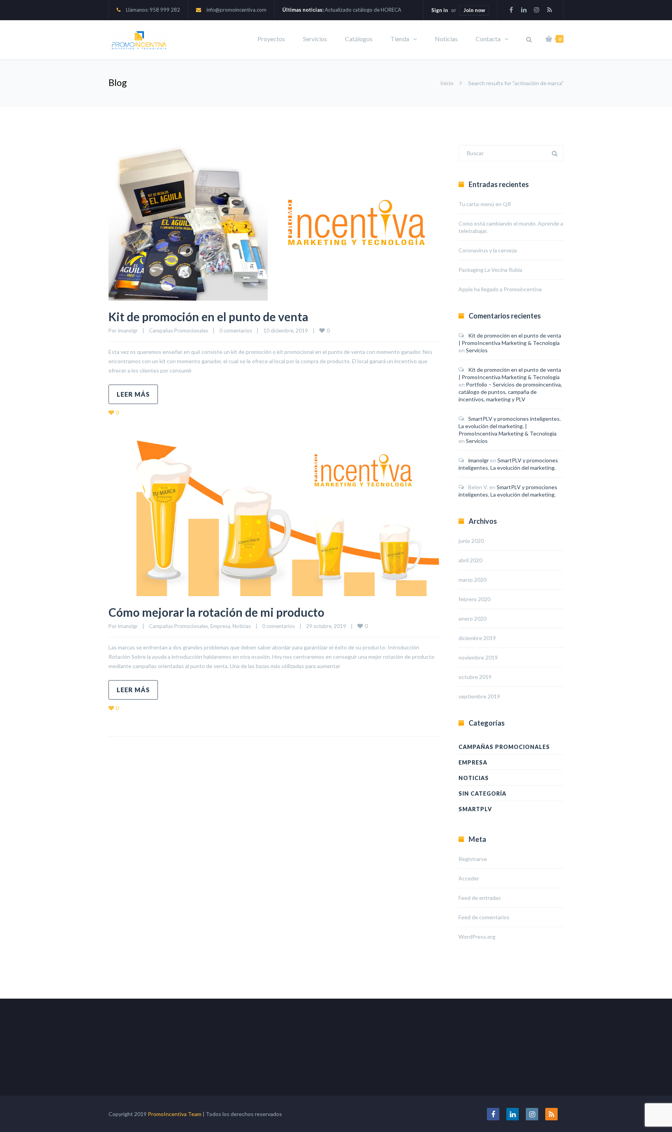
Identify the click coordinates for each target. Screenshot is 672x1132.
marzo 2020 (472, 579)
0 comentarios (235, 330)
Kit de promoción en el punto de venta (208, 317)
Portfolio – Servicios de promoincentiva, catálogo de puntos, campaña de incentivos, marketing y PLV (510, 391)
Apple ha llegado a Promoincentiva (500, 289)
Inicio (446, 83)
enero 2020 (472, 618)
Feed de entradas (479, 897)
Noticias (446, 38)
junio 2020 (471, 540)
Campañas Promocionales (178, 330)
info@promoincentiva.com (236, 10)
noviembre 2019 (478, 657)
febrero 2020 (474, 599)
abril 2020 (470, 560)
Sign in (439, 10)
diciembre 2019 (477, 638)
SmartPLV (475, 809)
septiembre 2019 (479, 696)
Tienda (399, 38)
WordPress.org (476, 936)
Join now (474, 10)
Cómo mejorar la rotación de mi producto (216, 612)
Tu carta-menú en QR (484, 204)
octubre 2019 (475, 677)
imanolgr (128, 330)
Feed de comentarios (483, 917)
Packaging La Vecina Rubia (490, 269)
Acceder (468, 878)
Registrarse (472, 859)
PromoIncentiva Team (174, 1114)
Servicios (315, 38)
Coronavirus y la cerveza (487, 250)
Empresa (220, 626)
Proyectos (271, 38)
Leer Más (133, 394)
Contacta (488, 38)
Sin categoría (482, 793)
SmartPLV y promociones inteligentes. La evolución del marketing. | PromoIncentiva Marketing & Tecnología (509, 426)
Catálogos (359, 38)
